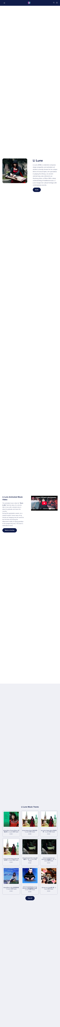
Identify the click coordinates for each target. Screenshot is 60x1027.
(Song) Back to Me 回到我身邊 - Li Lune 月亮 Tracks (11, 888)
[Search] (54, 2)
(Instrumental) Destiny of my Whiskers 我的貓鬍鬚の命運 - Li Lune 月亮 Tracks (30, 888)
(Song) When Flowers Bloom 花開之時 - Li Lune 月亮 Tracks (11, 831)
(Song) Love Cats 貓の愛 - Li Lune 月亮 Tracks (49, 888)
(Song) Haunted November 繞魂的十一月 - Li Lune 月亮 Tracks (29, 859)
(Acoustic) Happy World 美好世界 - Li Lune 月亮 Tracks (49, 831)
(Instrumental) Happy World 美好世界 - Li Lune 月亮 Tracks (11, 859)
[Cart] (57, 2)
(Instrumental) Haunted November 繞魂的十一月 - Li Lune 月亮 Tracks (49, 859)
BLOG (36, 189)
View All (30, 898)
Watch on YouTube (9, 530)
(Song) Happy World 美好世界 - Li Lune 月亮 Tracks (30, 831)
